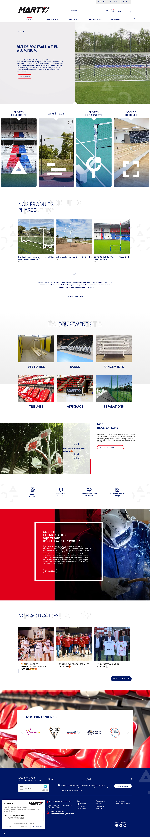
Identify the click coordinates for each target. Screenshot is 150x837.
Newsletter (114, 2)
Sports (79, 801)
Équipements (81, 804)
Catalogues (73, 20)
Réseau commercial (83, 814)
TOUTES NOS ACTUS (121, 679)
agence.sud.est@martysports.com (61, 814)
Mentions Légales (120, 801)
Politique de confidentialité (123, 803)
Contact (126, 2)
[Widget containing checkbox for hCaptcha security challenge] (33, 788)
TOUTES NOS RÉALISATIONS (110, 447)
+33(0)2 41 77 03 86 (57, 812)
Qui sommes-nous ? (83, 811)
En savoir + (50, 571)
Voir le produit (25, 82)
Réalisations (95, 20)
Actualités (102, 2)
